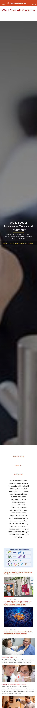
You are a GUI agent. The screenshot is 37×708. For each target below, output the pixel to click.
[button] (34, 3)
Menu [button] (3, 4)
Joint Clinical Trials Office (9, 657)
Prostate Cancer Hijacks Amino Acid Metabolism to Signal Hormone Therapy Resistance (18, 632)
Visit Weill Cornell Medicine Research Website (18, 243)
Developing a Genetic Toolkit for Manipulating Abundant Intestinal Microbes (18, 573)
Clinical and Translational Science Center (14, 684)
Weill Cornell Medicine (18, 10)
